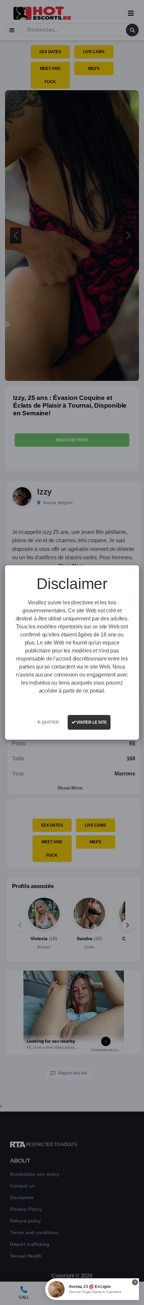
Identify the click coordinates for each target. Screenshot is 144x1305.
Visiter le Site (91, 722)
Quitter (50, 722)
